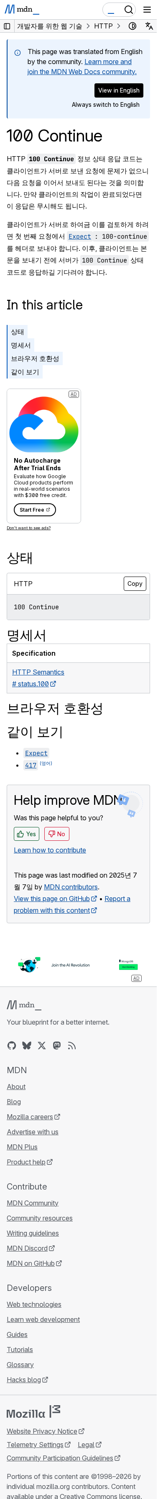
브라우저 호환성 (35, 358)
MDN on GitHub (31, 1263)
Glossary (20, 1364)
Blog (14, 1101)
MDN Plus (22, 1147)
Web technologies (34, 1304)
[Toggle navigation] (147, 9)
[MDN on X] (42, 1046)
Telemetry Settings (35, 1444)
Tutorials (20, 1349)
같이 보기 (25, 372)
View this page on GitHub (52, 898)
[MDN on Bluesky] (27, 1046)
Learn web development (43, 1319)
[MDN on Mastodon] (57, 1046)
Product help (26, 1162)
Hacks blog (24, 1379)
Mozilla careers (30, 1117)
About (16, 1086)
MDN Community (33, 1203)
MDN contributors (71, 887)
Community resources (40, 1218)
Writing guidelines (33, 1233)
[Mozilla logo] (33, 1411)
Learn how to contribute (50, 850)
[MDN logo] (24, 1005)
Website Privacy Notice (42, 1431)
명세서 (21, 345)
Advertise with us (33, 1132)
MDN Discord (27, 1248)
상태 (17, 331)
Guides (17, 1334)
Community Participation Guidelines (60, 1458)
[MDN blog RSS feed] (72, 1046)
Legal (86, 1444)
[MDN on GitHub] (12, 1046)
